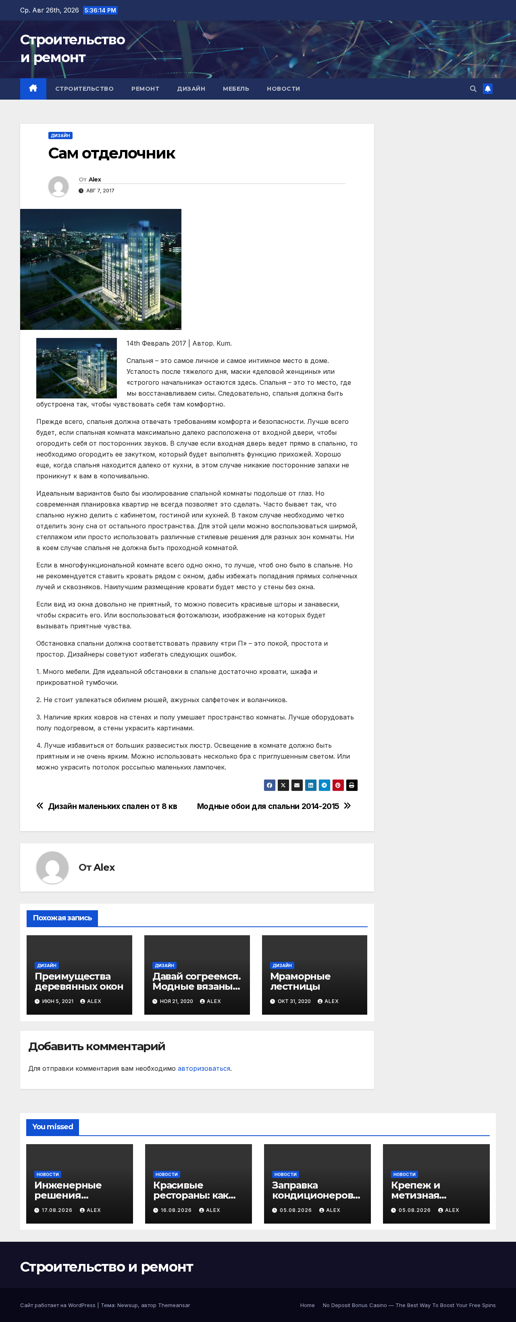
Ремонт (145, 88)
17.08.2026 (58, 1210)
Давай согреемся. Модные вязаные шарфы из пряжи (196, 986)
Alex (95, 179)
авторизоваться (204, 1068)
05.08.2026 (297, 1210)
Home (307, 1305)
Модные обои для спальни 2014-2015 (268, 806)
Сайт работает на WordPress (58, 1305)
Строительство (84, 88)
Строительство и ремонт (106, 1266)
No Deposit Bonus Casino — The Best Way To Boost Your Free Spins (409, 1305)
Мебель (236, 88)
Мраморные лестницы (300, 981)
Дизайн (191, 88)
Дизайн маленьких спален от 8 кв (112, 806)
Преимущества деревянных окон (79, 981)
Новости (283, 88)
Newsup (127, 1305)
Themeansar (174, 1305)
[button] (473, 89)
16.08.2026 (177, 1210)
